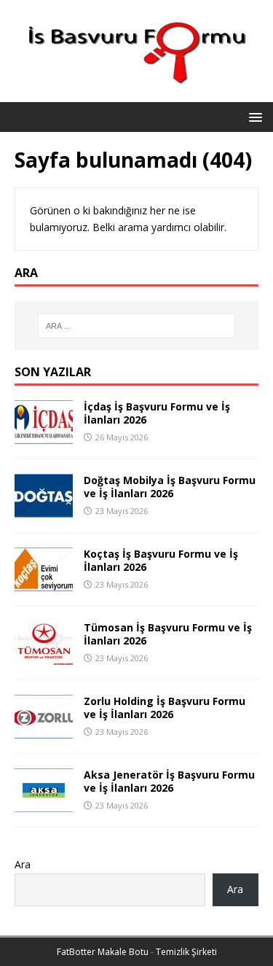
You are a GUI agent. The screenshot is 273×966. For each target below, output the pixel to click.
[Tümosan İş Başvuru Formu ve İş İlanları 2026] (44, 656)
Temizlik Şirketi (186, 952)
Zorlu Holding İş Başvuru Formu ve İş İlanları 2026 (164, 707)
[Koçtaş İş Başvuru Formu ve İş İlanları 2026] (44, 583)
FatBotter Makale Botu (103, 952)
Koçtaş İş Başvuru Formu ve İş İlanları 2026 (161, 560)
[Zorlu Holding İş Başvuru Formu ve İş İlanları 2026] (44, 730)
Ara (23, 864)
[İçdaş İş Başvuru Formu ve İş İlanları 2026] (44, 436)
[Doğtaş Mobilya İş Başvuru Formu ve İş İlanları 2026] (44, 509)
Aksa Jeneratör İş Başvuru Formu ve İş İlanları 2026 (169, 781)
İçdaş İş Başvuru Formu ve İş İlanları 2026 (157, 413)
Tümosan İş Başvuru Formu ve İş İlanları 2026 (168, 633)
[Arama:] (137, 325)
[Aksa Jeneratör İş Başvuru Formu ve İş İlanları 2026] (44, 804)
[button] (253, 116)
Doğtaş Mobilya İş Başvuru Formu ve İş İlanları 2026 (170, 486)
